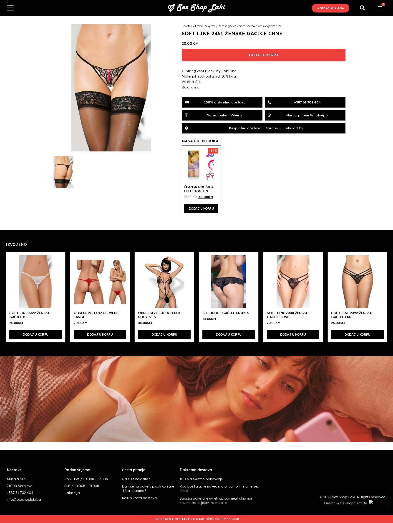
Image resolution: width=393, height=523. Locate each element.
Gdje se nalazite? (136, 479)
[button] (330, 8)
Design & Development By (346, 503)
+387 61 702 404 (20, 492)
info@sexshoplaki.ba (24, 499)
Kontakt (14, 470)
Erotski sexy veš (205, 26)
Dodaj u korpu (263, 55)
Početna (187, 26)
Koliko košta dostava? (140, 498)
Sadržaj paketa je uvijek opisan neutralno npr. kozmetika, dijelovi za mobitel (216, 500)
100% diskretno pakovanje (201, 479)
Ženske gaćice (227, 26)
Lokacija (72, 492)
